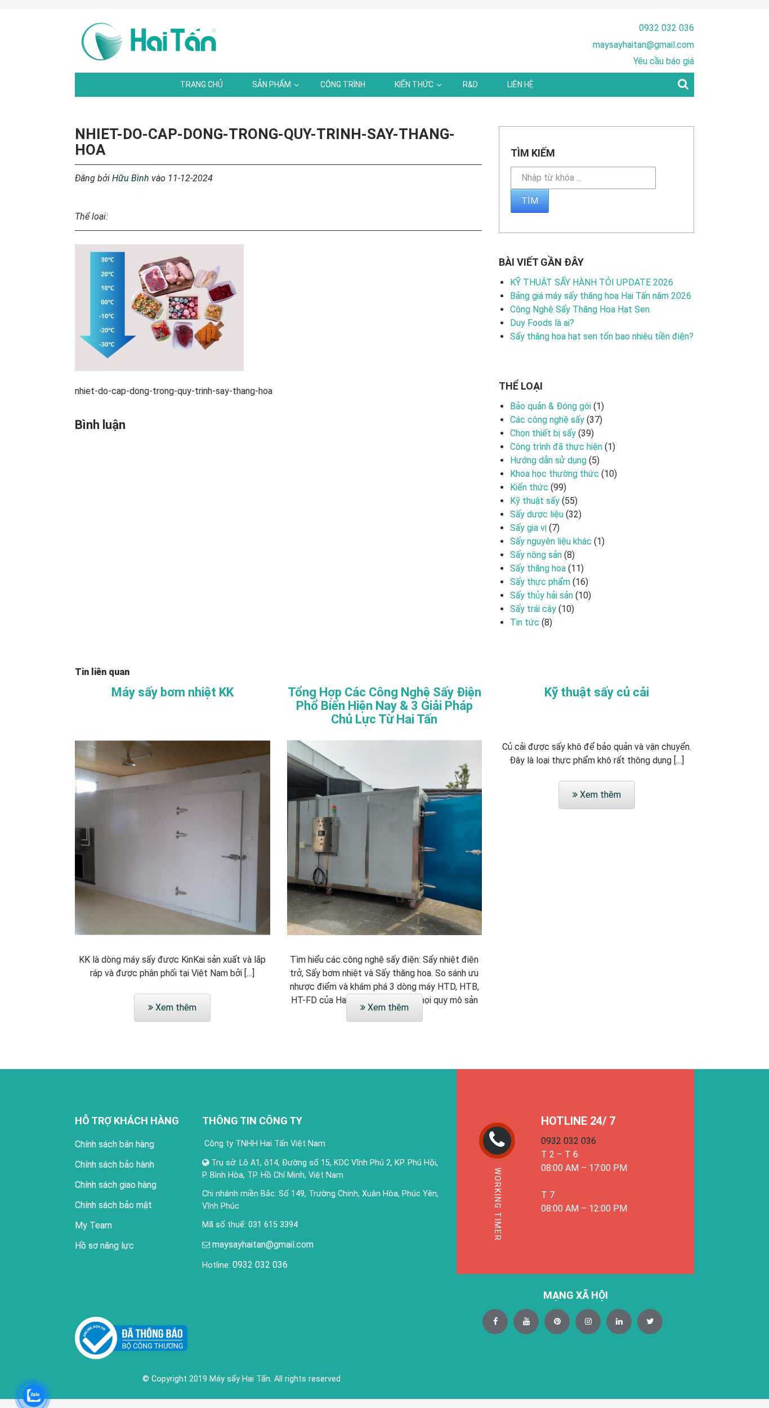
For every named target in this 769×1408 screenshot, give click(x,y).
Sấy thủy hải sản (541, 595)
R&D (470, 84)
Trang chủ (201, 84)
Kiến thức (414, 84)
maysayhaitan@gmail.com (643, 44)
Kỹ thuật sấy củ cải (596, 692)
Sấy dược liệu (537, 514)
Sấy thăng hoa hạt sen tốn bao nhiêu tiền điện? (602, 336)
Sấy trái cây (533, 609)
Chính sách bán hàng (114, 1144)
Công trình (342, 84)
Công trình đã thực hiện (556, 446)
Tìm (529, 200)
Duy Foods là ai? (542, 323)
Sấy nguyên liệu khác (551, 541)
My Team (93, 1225)
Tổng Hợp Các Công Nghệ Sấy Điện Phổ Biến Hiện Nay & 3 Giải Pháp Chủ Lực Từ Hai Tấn (384, 706)
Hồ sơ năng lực (104, 1245)
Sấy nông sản (536, 554)
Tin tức (524, 622)
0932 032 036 (666, 28)
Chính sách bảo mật (113, 1205)
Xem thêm (174, 1007)
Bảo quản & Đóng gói (550, 406)
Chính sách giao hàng (116, 1184)
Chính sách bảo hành (114, 1164)
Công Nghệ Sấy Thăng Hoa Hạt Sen (580, 309)
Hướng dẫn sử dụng (548, 460)
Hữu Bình (130, 178)
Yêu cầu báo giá (663, 61)
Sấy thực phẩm (540, 581)
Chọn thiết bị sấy (543, 433)
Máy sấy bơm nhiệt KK (172, 692)
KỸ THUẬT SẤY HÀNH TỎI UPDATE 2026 (591, 282)
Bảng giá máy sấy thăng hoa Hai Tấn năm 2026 (600, 295)
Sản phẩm (271, 84)
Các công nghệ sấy (547, 419)
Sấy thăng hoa (538, 568)
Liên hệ (520, 84)
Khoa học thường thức (554, 473)
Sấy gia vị (528, 527)
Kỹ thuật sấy (535, 500)
